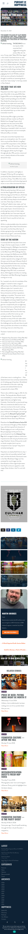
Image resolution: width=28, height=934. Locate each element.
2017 (2, 902)
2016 (2, 904)
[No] (26, 929)
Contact (3, 919)
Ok (14, 931)
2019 (2, 898)
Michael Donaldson (9, 494)
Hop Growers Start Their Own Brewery (14, 491)
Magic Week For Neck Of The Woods (9, 860)
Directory (4, 913)
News (2, 870)
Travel (3, 876)
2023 (2, 889)
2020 (3, 896)
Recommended (5, 874)
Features (3, 868)
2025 (2, 885)
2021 (2, 893)
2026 (2, 883)
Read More (14, 516)
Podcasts (3, 915)
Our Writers (4, 917)
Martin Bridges (7, 21)
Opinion (5, 11)
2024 (3, 887)
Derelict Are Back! (5, 856)
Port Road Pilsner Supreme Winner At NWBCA (12, 849)
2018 (2, 900)
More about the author (10, 632)
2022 (2, 891)
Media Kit (4, 910)
